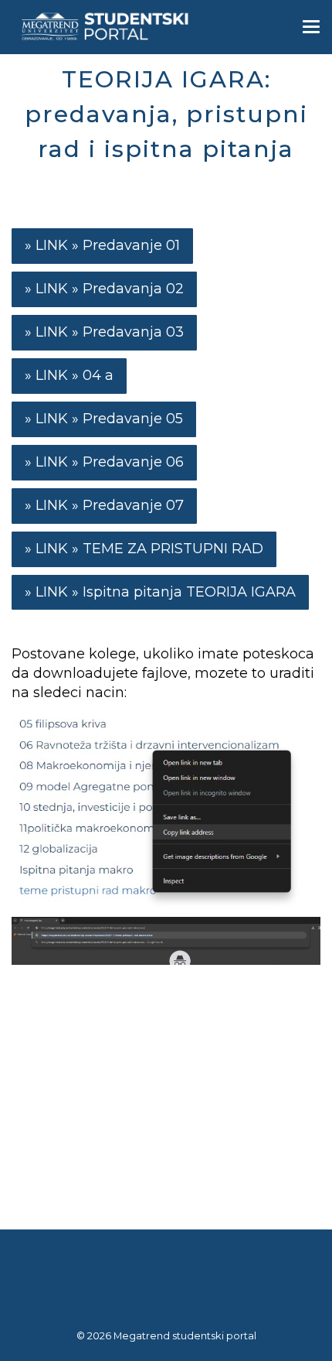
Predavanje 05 (133, 418)
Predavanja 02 (133, 288)
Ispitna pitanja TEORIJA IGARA (189, 591)
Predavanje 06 (133, 461)
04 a (98, 375)
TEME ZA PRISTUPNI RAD (173, 548)
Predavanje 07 (133, 505)
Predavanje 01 (131, 245)
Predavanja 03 (133, 331)
